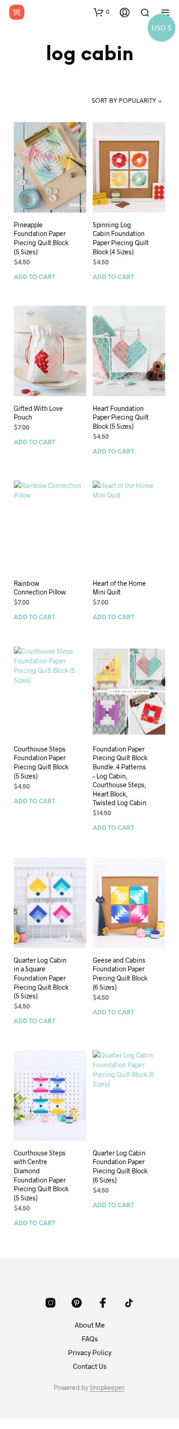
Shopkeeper (107, 1387)
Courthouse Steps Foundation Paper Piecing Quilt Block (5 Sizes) (41, 762)
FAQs (90, 1338)
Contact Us (89, 1366)
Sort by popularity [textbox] (124, 101)
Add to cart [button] (34, 277)
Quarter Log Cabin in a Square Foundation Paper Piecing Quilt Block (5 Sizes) (41, 977)
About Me (90, 1325)
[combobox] (123, 101)
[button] (101, 12)
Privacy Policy (90, 1352)
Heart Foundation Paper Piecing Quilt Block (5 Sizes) (121, 417)
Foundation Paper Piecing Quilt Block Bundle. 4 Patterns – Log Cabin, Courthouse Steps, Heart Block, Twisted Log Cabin (120, 776)
